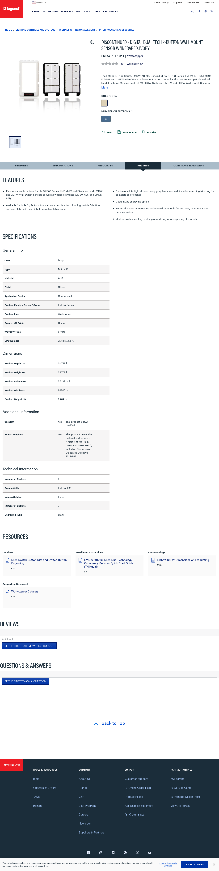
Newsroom (85, 823)
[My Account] (205, 11)
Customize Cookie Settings (168, 864)
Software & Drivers (44, 788)
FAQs (36, 797)
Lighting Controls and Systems (35, 29)
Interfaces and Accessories (116, 29)
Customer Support (136, 779)
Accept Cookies (194, 864)
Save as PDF (129, 132)
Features (21, 166)
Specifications (62, 165)
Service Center (183, 788)
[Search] (192, 11)
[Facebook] (88, 853)
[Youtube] (150, 853)
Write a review (135, 63)
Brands (83, 788)
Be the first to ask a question (25, 681)
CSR (81, 797)
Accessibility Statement (139, 805)
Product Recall (134, 797)
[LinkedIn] (113, 853)
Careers (83, 814)
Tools (36, 779)
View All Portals (180, 805)
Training (37, 805)
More (104, 87)
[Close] (214, 865)
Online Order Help (139, 788)
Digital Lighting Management (77, 29)
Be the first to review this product (30, 646)
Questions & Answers (188, 165)
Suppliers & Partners (91, 832)
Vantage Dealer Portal (187, 797)
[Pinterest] (125, 853)
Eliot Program (87, 805)
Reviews (143, 165)
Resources (105, 165)
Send (109, 132)
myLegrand (178, 779)
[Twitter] (137, 853)
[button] (91, 42)
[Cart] (211, 11)
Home (8, 29)
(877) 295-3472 (134, 814)
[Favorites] (199, 11)
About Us (84, 779)
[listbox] (50, 85)
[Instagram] (101, 853)
